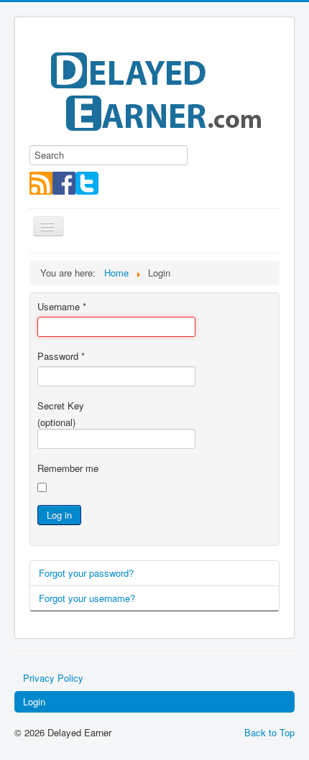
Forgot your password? (86, 573)
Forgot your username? (87, 598)
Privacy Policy (53, 678)
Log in (59, 515)
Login (34, 701)
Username (61, 306)
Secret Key (60, 405)
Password (61, 356)
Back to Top (269, 732)
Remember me (67, 468)
